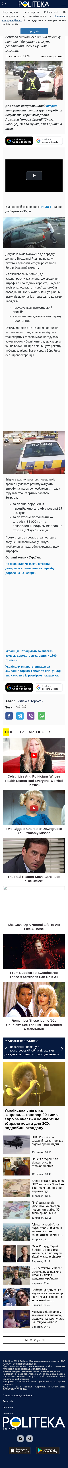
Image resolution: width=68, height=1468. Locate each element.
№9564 (46, 206)
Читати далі (34, 1340)
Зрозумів (34, 31)
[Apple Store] (20, 1450)
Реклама (8, 1407)
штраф (51, 105)
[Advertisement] (34, 393)
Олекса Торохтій (30, 701)
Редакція (8, 1401)
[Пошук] (4, 3)
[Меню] (63, 3)
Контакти (8, 1413)
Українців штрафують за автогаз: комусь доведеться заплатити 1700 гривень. (31, 656)
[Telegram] (20, 716)
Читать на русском (52, 56)
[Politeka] (34, 4)
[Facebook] (9, 716)
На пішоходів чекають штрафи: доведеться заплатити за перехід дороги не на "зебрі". (29, 568)
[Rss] (20, 1438)
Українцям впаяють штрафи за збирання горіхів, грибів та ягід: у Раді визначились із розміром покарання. (33, 671)
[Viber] (30, 716)
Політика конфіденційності (18, 1395)
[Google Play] (48, 1450)
